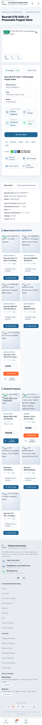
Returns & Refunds (8, 643)
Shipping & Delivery (8, 638)
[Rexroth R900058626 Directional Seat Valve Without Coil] (31, 468)
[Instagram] (23, 578)
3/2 (6, 142)
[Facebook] (18, 578)
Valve (27, 142)
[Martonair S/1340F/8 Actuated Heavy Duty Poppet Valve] (11, 468)
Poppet (21, 142)
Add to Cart (12, 373)
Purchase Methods (8, 653)
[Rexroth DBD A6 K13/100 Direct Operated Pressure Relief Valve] (11, 306)
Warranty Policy (7, 648)
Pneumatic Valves (33, 12)
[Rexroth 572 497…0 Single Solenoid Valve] (11, 514)
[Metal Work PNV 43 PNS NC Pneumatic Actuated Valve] (11, 419)
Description (8, 185)
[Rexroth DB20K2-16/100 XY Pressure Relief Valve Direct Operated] (31, 258)
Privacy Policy (6, 668)
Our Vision (5, 593)
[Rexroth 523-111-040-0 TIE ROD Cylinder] (11, 258)
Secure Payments (8, 658)
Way (7, 145)
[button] (36, 32)
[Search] (32, 3)
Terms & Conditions (8, 663)
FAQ (3, 618)
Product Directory (8, 623)
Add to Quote (12, 278)
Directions (8, 685)
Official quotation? (12, 379)
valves (33, 142)
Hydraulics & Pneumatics (12, 12)
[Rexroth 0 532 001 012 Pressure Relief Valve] (11, 357)
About (4, 588)
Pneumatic (13, 142)
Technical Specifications (26, 185)
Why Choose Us (7, 603)
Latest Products (7, 628)
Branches (5, 613)
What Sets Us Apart (9, 598)
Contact (4, 608)
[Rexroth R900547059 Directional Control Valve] (31, 306)
